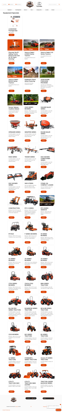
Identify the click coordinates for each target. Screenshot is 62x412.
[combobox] (54, 4)
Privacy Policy (45, 406)
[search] (59, 4)
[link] (18, 4)
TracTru (17, 406)
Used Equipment (18, 9)
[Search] (53, 398)
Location (47, 9)
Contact (52, 9)
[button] (4, 4)
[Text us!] (58, 410)
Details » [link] (11, 34)
